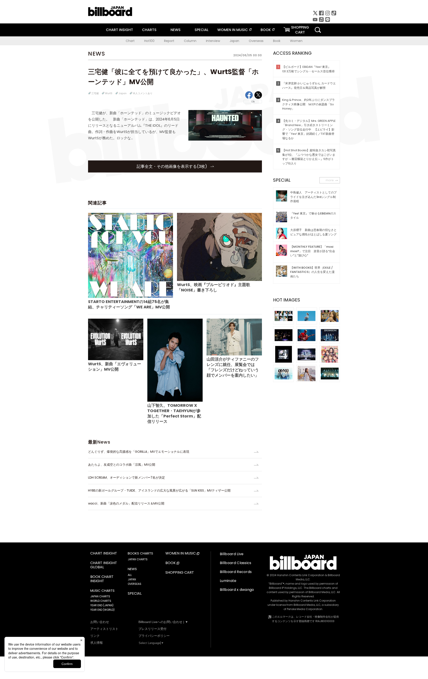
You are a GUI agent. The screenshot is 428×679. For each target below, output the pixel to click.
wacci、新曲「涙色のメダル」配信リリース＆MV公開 (126, 503)
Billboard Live (231, 553)
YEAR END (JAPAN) (101, 605)
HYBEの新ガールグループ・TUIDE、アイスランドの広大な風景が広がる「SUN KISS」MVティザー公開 (159, 490)
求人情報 (96, 642)
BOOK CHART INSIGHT (101, 579)
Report (169, 41)
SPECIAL (201, 29)
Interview (213, 41)
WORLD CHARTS (100, 601)
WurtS (108, 93)
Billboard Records (236, 571)
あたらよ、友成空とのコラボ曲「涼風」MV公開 (121, 464)
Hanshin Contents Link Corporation (300, 575)
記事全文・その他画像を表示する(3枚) (172, 166)
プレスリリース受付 (152, 629)
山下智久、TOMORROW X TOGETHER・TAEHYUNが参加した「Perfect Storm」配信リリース (174, 413)
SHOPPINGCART (300, 30)
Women (296, 41)
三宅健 (95, 93)
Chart (130, 41)
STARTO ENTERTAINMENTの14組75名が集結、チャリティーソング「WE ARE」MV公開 (129, 304)
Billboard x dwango (237, 589)
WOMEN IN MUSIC (232, 29)
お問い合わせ (99, 622)
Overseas (256, 41)
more (330, 180)
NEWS (176, 29)
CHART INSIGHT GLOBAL (103, 565)
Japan (234, 41)
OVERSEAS (134, 584)
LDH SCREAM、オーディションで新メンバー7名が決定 (126, 477)
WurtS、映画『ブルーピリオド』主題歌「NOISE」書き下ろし (213, 287)
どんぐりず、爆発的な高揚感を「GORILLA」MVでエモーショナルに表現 (138, 451)
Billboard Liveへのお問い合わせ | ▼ (163, 622)
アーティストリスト (104, 629)
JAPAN (132, 579)
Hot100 (149, 41)
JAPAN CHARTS (100, 596)
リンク (95, 635)
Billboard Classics (235, 562)
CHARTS (149, 29)
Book (276, 41)
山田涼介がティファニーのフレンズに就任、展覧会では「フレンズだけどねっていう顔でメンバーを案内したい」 (233, 367)
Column (190, 41)
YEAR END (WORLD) (102, 610)
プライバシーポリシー (154, 635)
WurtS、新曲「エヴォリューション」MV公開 (114, 366)
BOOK (266, 29)
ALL (130, 575)
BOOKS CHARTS (140, 553)
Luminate (228, 580)
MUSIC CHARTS (102, 591)
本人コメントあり (142, 93)
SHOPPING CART (179, 573)
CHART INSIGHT (119, 29)
